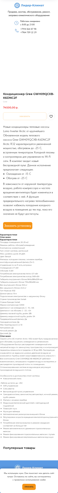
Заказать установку (17, 225)
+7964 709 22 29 (28, 32)
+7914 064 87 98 (28, 29)
